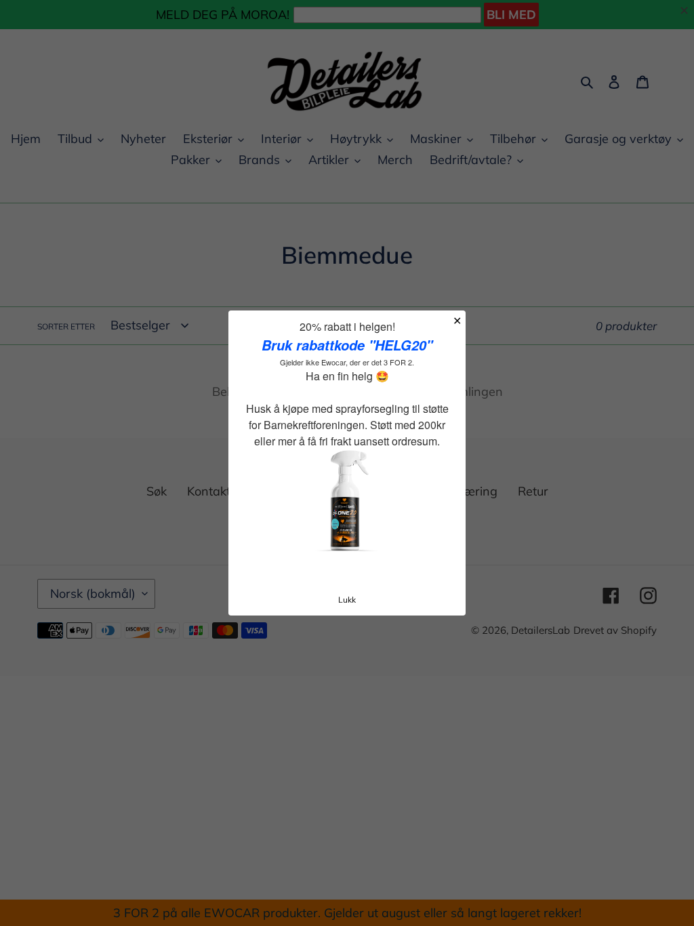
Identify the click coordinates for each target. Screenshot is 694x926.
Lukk (347, 600)
